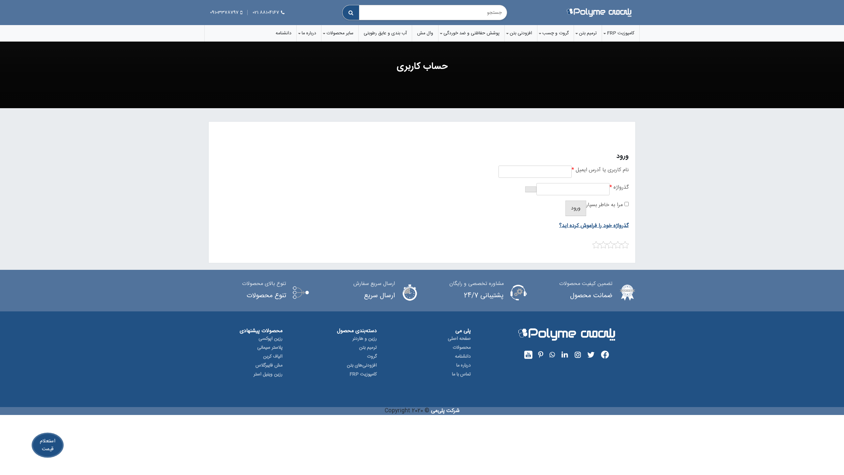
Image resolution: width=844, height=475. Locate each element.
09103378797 (224, 12)
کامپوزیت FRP (620, 33)
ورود (576, 208)
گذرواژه (619, 187)
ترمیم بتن (588, 33)
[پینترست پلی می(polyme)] (540, 354)
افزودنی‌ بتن (521, 33)
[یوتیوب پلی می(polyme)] (528, 354)
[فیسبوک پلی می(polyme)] (604, 354)
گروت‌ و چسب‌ (555, 33)
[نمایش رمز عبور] (530, 189)
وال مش (425, 33)
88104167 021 (266, 12)
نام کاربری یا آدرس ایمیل (600, 170)
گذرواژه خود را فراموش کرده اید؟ (594, 225)
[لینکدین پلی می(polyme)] (564, 354)
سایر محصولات (339, 33)
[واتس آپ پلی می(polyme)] (551, 354)
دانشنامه (283, 33)
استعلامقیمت (48, 445)
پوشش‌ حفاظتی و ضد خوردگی (471, 33)
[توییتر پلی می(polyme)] (590, 354)
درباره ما (309, 33)
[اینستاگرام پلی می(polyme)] (577, 354)
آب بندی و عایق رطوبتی (385, 33)
